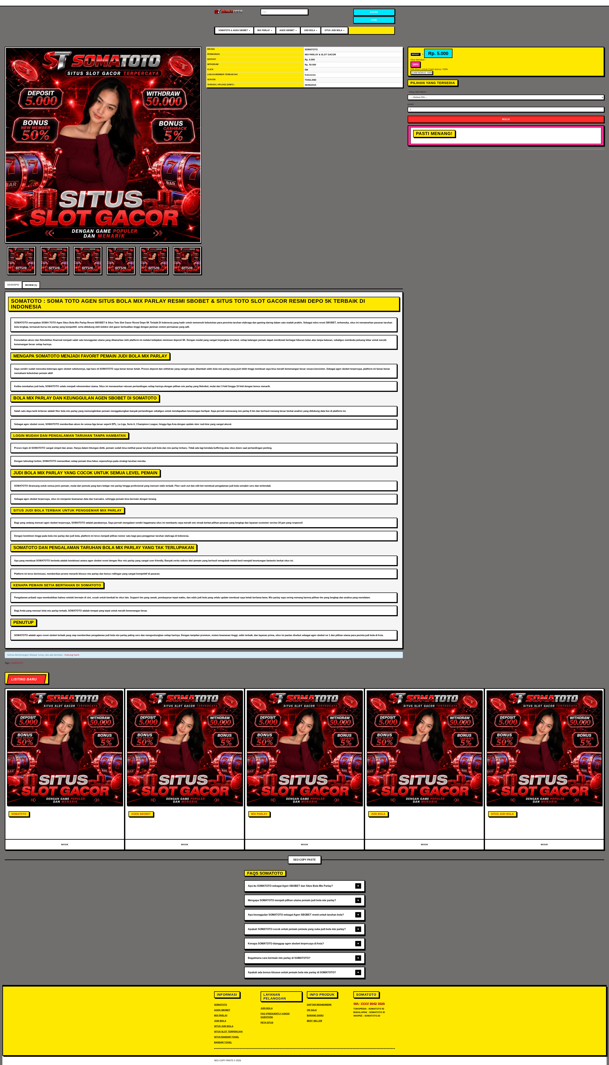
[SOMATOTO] (103, 145)
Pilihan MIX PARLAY (417, 92)
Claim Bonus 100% (421, 72)
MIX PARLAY (264, 30)
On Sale (312, 1010)
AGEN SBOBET (287, 30)
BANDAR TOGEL (223, 1042)
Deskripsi (13, 284)
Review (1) (31, 285)
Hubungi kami (71, 654)
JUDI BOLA (310, 30)
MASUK (64, 844)
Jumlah (411, 104)
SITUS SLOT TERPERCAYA (228, 1031)
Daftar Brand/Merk (319, 1004)
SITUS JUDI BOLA (333, 30)
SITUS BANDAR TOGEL (226, 1037)
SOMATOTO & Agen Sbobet (233, 30)
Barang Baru (315, 1015)
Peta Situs (267, 1022)
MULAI (506, 119)
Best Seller (314, 1021)
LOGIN (374, 20)
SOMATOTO (17, 662)
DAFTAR (374, 12)
